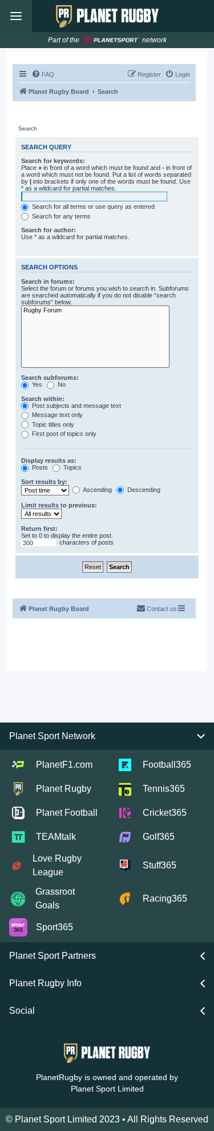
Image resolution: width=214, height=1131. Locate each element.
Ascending (97, 489)
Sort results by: (44, 481)
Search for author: (48, 230)
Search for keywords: (53, 160)
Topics (72, 467)
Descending (143, 489)
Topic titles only (52, 424)
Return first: (39, 528)
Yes (36, 384)
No (61, 384)
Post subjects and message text (75, 405)
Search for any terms (60, 216)
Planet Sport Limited (107, 1088)
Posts (39, 467)
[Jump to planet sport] (111, 40)
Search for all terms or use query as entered (92, 206)
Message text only (56, 414)
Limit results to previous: (59, 505)
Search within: (42, 398)
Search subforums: (50, 377)
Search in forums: (48, 281)
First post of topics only (63, 433)
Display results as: (48, 460)
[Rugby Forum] (95, 310)
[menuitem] (42, 74)
